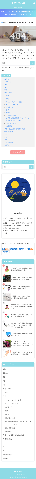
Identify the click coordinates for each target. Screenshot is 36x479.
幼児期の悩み (8, 142)
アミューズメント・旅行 (14, 102)
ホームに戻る (18, 152)
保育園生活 (9, 107)
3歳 (5, 84)
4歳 (5, 87)
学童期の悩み (8, 132)
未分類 (6, 145)
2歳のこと (7, 82)
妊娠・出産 (8, 92)
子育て (6, 99)
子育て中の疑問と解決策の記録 (14, 129)
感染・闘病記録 (11, 123)
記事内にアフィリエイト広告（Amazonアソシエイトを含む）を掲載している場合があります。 (18, 13)
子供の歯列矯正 (11, 115)
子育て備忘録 (18, 2)
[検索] (32, 63)
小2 (5, 137)
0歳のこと (7, 79)
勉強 (7, 110)
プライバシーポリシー (18, 474)
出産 (7, 95)
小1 (5, 134)
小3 (5, 140)
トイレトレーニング (12, 104)
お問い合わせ (18, 7)
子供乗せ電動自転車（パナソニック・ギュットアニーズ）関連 (18, 423)
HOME (19, 471)
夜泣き (8, 112)
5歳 (5, 90)
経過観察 (9, 126)
